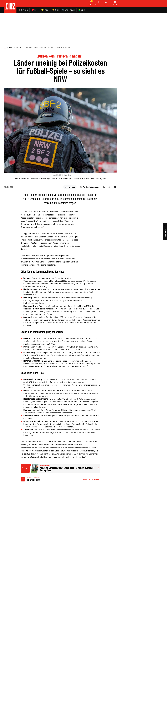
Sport (11, 47)
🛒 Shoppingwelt (68, 9)
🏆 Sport (55, 9)
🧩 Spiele (81, 9)
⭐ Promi (44, 9)
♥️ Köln (34, 9)
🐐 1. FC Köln (23, 9)
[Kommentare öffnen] (104, 187)
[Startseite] (5, 47)
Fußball (18, 47)
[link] (10, 6)
